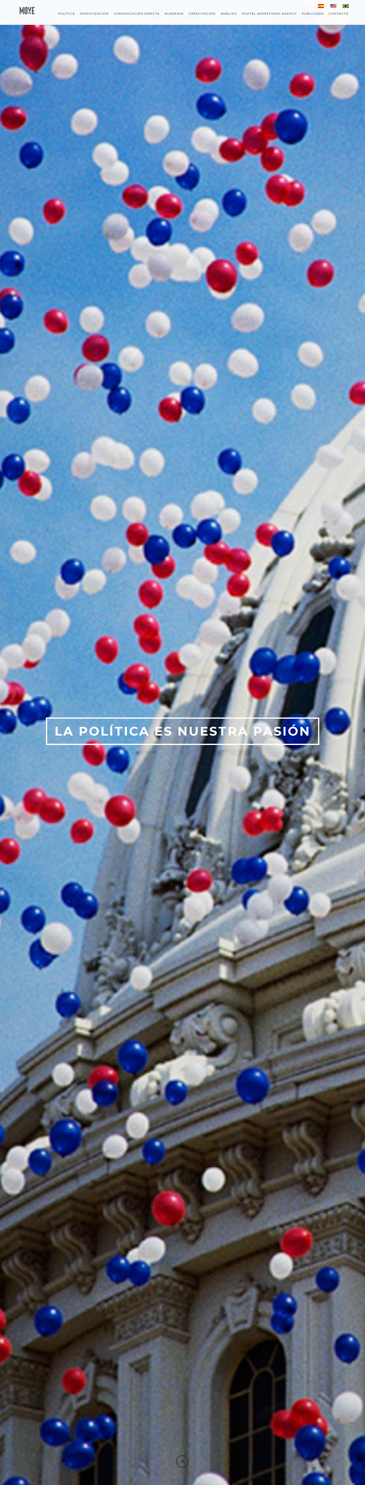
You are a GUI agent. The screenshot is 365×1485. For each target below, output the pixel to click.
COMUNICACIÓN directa (137, 13)
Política (66, 13)
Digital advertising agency (269, 13)
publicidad (313, 13)
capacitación (202, 13)
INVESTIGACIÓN (94, 13)
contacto (339, 13)
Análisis (229, 13)
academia (174, 13)
